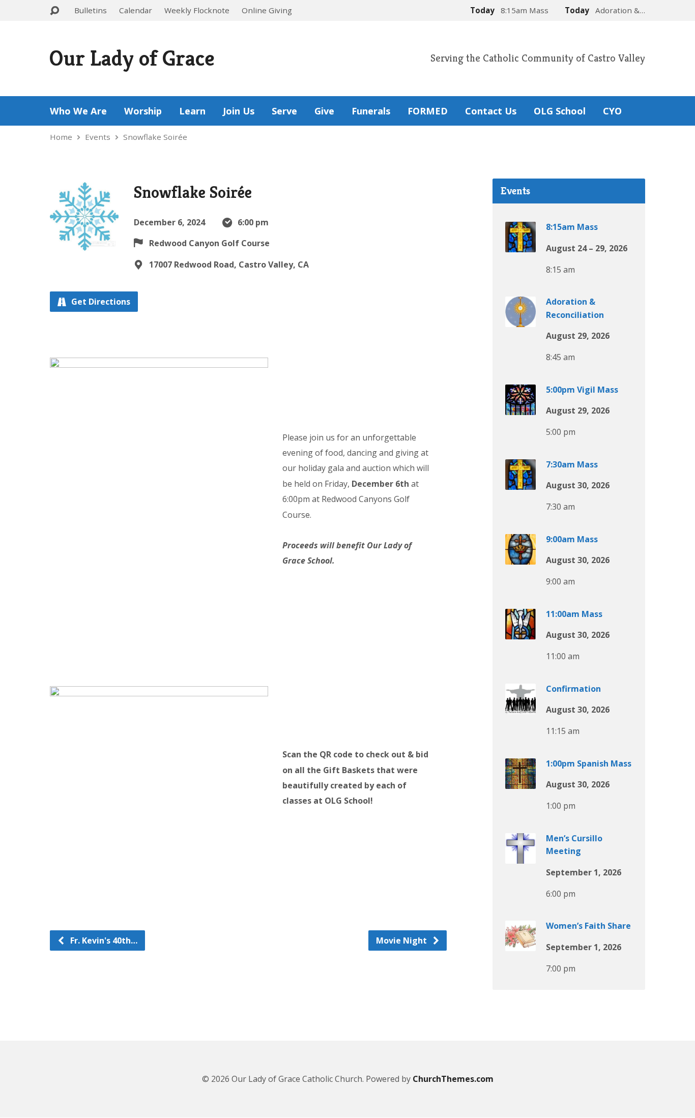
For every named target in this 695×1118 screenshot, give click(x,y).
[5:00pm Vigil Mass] (520, 407)
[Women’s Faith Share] (520, 944)
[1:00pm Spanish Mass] (520, 781)
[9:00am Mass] (520, 557)
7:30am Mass (572, 464)
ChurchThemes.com (453, 1078)
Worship (143, 110)
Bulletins (90, 10)
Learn (192, 110)
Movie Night (402, 940)
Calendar (135, 10)
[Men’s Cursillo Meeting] (520, 856)
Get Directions (99, 301)
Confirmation (573, 688)
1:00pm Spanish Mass (588, 763)
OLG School (560, 110)
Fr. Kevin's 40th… (102, 940)
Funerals (371, 110)
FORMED (428, 110)
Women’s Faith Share (588, 925)
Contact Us (490, 110)
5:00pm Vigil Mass (582, 389)
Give (324, 110)
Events (97, 137)
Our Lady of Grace (132, 58)
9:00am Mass (572, 539)
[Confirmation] (520, 706)
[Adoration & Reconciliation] (520, 320)
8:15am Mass (572, 226)
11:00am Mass (574, 614)
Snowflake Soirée (155, 137)
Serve (284, 110)
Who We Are (78, 110)
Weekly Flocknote (196, 10)
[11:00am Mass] (520, 631)
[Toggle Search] (54, 11)
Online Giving (267, 10)
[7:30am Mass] (520, 482)
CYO (612, 110)
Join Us (238, 110)
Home (61, 137)
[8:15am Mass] (520, 245)
